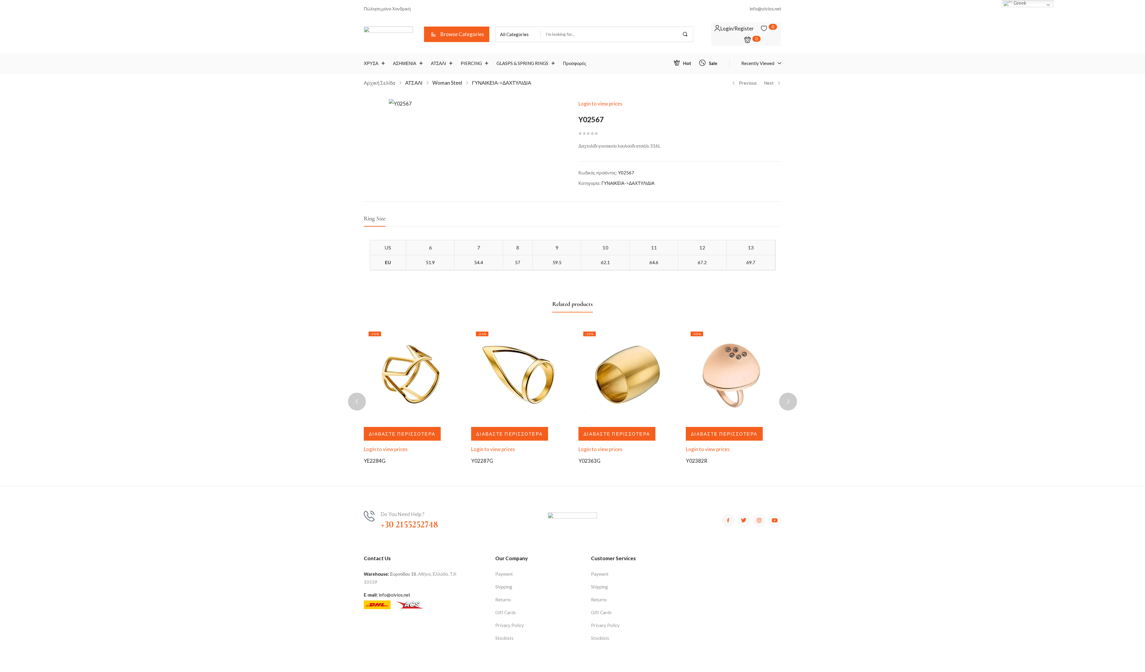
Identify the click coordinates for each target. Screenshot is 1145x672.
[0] (764, 28)
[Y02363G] (626, 374)
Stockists (504, 638)
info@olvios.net (394, 594)
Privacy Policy (509, 625)
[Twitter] (743, 520)
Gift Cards (505, 612)
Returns (503, 599)
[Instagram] (759, 520)
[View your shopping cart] (747, 40)
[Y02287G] (519, 374)
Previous (748, 83)
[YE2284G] (411, 374)
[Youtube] (774, 520)
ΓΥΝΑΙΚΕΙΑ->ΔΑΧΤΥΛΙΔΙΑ (501, 83)
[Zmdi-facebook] (728, 520)
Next (769, 83)
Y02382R (696, 461)
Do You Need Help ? (402, 514)
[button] (518, 34)
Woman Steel (447, 83)
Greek (1019, 3)
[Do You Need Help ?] (369, 516)
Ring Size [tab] (375, 218)
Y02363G (589, 461)
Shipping (503, 586)
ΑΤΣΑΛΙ (414, 83)
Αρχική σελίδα (379, 83)
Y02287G (482, 461)
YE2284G (375, 461)
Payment (504, 574)
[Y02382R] (733, 374)
